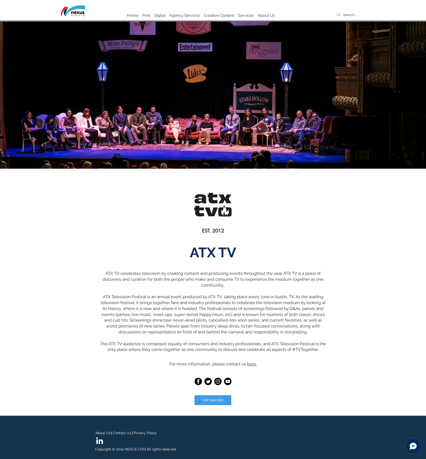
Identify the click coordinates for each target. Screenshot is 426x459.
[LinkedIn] (99, 441)
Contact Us (122, 433)
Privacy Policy (145, 433)
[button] (146, 13)
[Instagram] (218, 381)
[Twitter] (208, 381)
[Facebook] (198, 381)
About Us (102, 433)
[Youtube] (227, 381)
